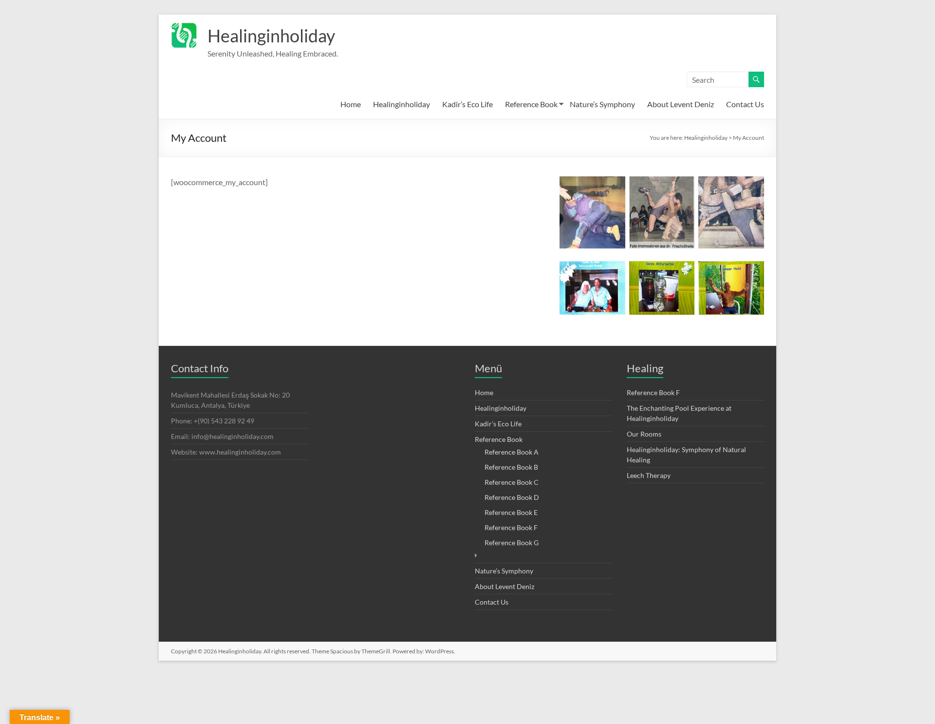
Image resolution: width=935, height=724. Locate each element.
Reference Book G (512, 542)
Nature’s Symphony (602, 104)
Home (350, 104)
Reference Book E (511, 512)
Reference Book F (511, 527)
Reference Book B (511, 467)
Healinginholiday (271, 35)
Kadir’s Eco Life (467, 104)
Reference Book (531, 104)
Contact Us (745, 104)
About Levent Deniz (680, 104)
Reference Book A (512, 452)
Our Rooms (644, 434)
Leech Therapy (649, 475)
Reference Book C (512, 482)
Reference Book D (512, 497)
